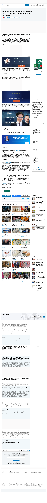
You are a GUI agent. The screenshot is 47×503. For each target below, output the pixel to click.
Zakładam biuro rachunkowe (34, 472)
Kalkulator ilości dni (35, 141)
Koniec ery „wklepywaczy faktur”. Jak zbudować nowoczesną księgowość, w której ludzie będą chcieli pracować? (38, 103)
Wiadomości (3, 316)
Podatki (7, 316)
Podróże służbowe (33, 483)
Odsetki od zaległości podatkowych (37, 140)
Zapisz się (21, 65)
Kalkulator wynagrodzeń (36, 133)
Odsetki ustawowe (33, 484)
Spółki (24, 473)
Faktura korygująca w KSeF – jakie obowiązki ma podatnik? (36, 115)
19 (36, 169)
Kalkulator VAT (25, 482)
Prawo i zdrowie (18, 477)
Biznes (24, 471)
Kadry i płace (3, 484)
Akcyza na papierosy (35, 161)
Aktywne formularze (37, 143)
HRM (9, 476)
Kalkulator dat (34, 142)
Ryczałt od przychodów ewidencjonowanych (36, 158)
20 (38, 169)
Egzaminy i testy (11, 483)
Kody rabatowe (39, 482)
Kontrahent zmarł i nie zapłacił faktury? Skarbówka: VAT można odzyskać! (37, 125)
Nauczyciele (10, 482)
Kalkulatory (35, 129)
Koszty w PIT (34, 156)
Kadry (10, 471)
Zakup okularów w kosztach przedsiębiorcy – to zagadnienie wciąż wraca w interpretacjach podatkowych (38, 109)
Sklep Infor (17, 476)
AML (31, 476)
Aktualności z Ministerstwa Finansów (13, 317)
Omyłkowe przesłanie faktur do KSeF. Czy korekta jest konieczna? (37, 117)
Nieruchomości (40, 471)
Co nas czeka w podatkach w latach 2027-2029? (37, 105)
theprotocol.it (39, 485)
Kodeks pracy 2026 (38, 71)
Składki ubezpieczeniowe (33, 482)
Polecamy (33, 256)
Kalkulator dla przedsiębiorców (37, 132)
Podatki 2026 (34, 195)
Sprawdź (38, 73)
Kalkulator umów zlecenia (36, 134)
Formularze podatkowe (36, 149)
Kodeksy (17, 485)
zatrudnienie (14, 129)
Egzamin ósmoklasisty (11, 486)
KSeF (2, 476)
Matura (10, 485)
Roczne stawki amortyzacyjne (36, 159)
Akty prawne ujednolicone (19, 484)
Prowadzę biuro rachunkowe (34, 473)
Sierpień (39, 167)
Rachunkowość (11, 316)
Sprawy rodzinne (18, 472)
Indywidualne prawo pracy (12, 472)
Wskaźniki (35, 150)
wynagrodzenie (8, 162)
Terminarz (35, 167)
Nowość (38, 70)
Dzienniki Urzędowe (18, 482)
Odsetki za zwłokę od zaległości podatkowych (37, 153)
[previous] (19, 450)
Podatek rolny (34, 160)
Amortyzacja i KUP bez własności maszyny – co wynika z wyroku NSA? (38, 121)
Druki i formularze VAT (35, 148)
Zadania (3, 482)
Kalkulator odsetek (26, 483)
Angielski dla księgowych (22, 317)
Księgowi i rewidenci (4, 317)
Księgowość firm (4, 471)
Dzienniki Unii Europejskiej (19, 483)
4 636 (27, 450)
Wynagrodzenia (11, 473)
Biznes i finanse (25, 472)
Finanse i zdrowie (26, 476)
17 (33, 169)
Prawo (17, 471)
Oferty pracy (39, 486)
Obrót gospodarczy (16, 316)
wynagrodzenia (4, 183)
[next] (29, 450)
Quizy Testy (34, 162)
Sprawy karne (18, 473)
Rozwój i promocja (4, 483)
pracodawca (18, 150)
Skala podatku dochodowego (34, 485)
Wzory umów (39, 483)
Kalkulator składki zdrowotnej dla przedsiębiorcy (37, 131)
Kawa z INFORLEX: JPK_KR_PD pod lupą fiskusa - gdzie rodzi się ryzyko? (38, 123)
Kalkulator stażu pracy (26, 484)
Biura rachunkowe (33, 471)
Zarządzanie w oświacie (12, 484)
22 (41, 169)
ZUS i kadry (21, 316)
